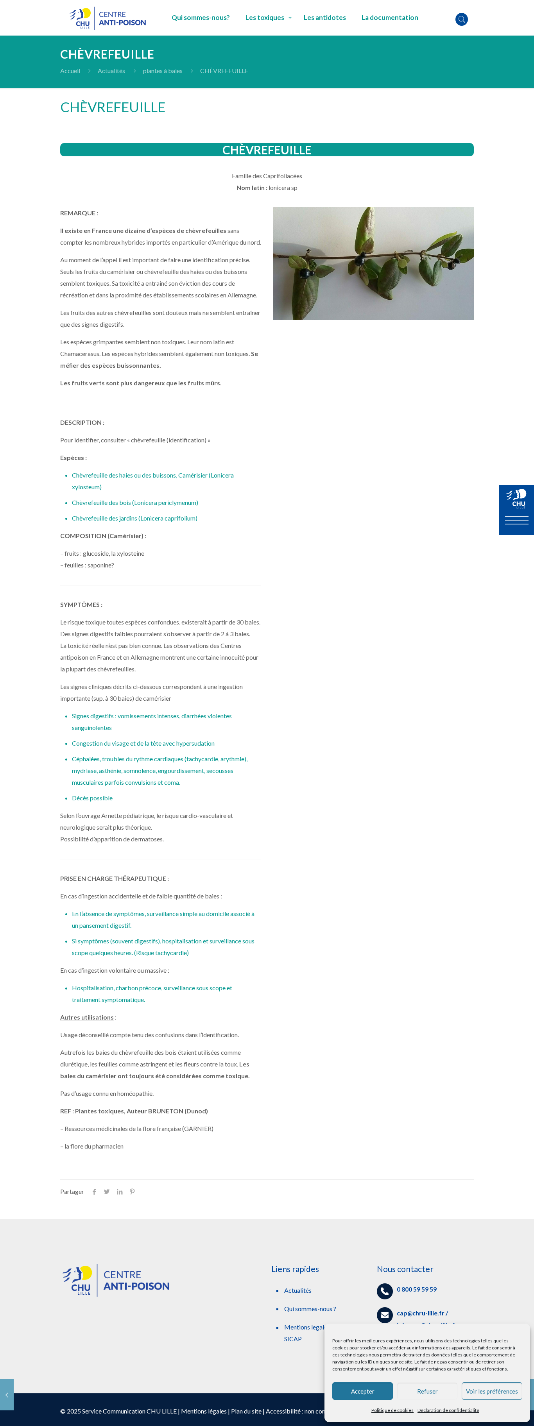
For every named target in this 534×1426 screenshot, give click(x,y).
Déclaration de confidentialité (448, 1410)
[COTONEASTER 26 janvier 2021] (7, 1394)
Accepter (363, 1391)
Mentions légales (204, 1411)
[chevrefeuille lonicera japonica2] (373, 263)
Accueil (70, 70)
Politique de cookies (392, 1410)
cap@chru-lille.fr (420, 1313)
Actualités (111, 70)
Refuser (427, 1391)
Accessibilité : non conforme (304, 1411)
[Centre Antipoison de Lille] (110, 17)
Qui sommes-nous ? (310, 1308)
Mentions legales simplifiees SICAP (322, 1332)
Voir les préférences (492, 1391)
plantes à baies (163, 70)
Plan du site (246, 1411)
